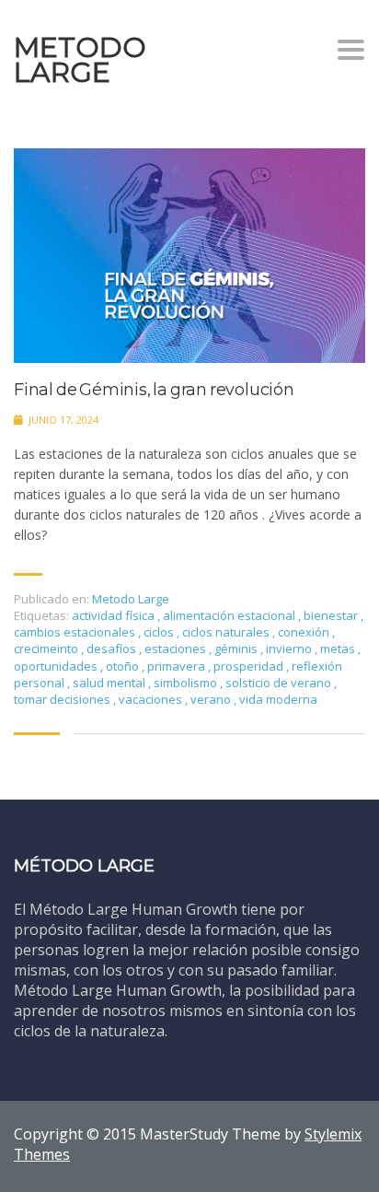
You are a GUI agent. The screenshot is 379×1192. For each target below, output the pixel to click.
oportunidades (57, 666)
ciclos (160, 632)
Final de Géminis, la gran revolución (154, 390)
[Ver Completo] (189, 255)
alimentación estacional (230, 615)
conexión (305, 632)
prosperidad (249, 666)
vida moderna (278, 699)
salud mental (110, 682)
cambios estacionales (76, 632)
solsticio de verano (279, 682)
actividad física (114, 615)
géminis (237, 648)
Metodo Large (130, 598)
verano (212, 699)
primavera (177, 666)
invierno (290, 648)
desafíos (112, 648)
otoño (124, 666)
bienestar (332, 615)
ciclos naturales (227, 632)
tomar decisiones (63, 699)
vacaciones (152, 699)
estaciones (176, 648)
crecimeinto (47, 648)
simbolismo (187, 682)
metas (339, 648)
